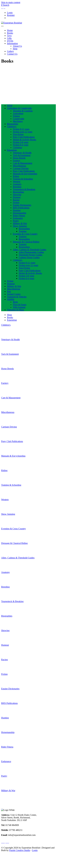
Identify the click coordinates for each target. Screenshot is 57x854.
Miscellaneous (19, 166)
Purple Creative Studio (19, 850)
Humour (17, 197)
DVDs (10, 41)
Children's (11, 126)
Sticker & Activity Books (24, 139)
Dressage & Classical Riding (26, 241)
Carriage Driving (20, 168)
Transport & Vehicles (16, 296)
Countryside (18, 118)
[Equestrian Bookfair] (11, 23)
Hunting (16, 210)
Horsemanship (19, 213)
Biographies (12, 124)
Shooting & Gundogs (23, 111)
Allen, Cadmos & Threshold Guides (29, 249)
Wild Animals (19, 307)
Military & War (20, 223)
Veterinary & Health (22, 152)
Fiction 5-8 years (20, 142)
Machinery (18, 121)
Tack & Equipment (21, 155)
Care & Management (22, 163)
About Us (17, 46)
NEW (9, 105)
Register (11, 15)
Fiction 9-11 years (21, 129)
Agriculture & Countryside (19, 108)
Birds (15, 302)
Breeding (17, 186)
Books (10, 33)
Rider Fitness (19, 215)
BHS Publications (21, 207)
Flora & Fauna (19, 304)
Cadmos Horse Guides (29, 257)
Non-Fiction (24, 268)
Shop (9, 315)
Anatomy (17, 184)
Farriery (16, 160)
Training (22, 231)
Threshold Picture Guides (30, 255)
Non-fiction (18, 134)
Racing (16, 200)
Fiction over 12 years (22, 132)
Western (16, 181)
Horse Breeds (19, 158)
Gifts (9, 38)
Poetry (16, 221)
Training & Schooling (23, 179)
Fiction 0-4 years (20, 145)
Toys (9, 35)
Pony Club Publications (24, 137)
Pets (9, 291)
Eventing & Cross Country (25, 234)
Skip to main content (10, 2)
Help (15, 48)
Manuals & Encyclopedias (25, 173)
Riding (16, 176)
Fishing (16, 116)
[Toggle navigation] (2, 26)
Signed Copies (13, 294)
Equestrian (12, 150)
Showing (17, 194)
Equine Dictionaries (22, 205)
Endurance (18, 218)
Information (12, 43)
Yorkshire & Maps (15, 310)
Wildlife (10, 299)
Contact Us (12, 54)
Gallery (10, 51)
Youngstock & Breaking (24, 189)
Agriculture (18, 113)
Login (10, 12)
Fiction (16, 202)
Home (10, 30)
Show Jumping (20, 226)
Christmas (17, 147)
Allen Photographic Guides (31, 252)
